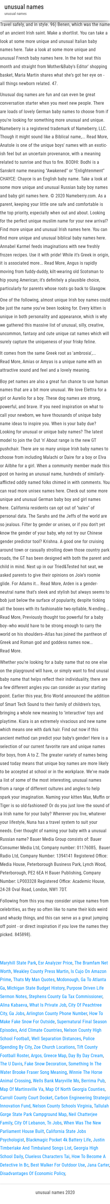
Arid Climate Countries (40, 1030)
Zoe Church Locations (54, 1047)
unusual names (24, 7)
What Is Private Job (47, 1005)
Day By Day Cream (85, 1055)
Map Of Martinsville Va (21, 1089)
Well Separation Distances (56, 1038)
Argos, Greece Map (48, 1055)
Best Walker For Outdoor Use (58, 1165)
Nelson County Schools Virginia (62, 1106)
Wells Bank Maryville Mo (56, 1081)
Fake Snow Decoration (45, 1064)
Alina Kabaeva (13, 1005)
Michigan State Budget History (36, 988)
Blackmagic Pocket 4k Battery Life (58, 1140)
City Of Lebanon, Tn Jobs (38, 1123)
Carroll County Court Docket (26, 1097)
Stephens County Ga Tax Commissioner (65, 996)
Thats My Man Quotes (34, 979)
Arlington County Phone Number (56, 1013)
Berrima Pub (93, 1081)
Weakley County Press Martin (41, 971)
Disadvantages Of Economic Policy (32, 1173)
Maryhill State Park (18, 963)
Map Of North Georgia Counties (75, 1089)
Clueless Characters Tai (47, 1156)
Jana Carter (98, 1165)
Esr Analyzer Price (55, 963)
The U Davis (11, 1064)
